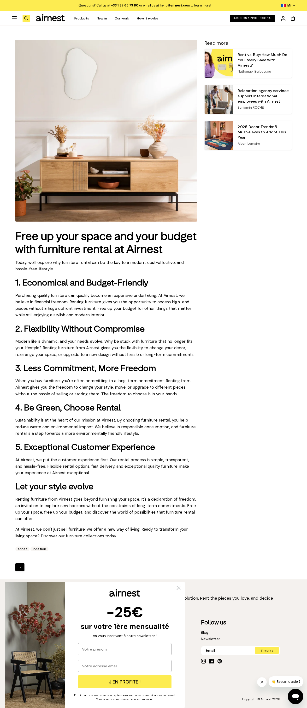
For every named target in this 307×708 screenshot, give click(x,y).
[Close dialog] (178, 588)
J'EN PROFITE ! (125, 682)
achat (22, 549)
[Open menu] (14, 18)
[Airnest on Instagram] (203, 661)
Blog (204, 632)
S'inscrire (267, 650)
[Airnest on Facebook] (211, 661)
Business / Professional (252, 18)
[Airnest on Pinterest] (219, 661)
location (39, 549)
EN (289, 5)
